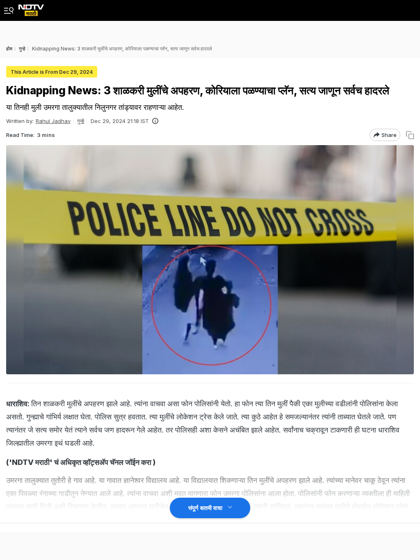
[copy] (410, 135)
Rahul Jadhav (53, 121)
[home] (31, 8)
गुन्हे (80, 121)
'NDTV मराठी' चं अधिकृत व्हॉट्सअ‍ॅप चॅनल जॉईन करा (80, 462)
